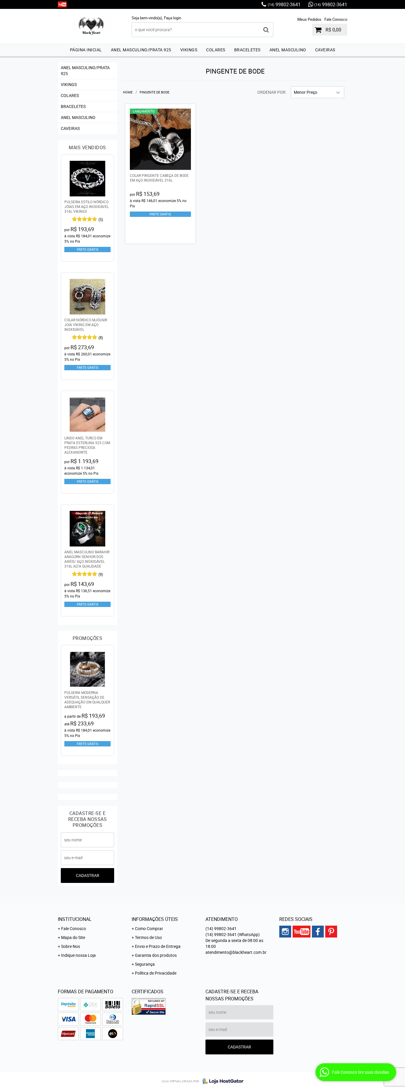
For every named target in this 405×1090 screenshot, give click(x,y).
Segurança (145, 964)
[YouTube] (62, 4)
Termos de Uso (148, 937)
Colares (215, 50)
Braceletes (247, 50)
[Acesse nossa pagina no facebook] (318, 932)
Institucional (75, 919)
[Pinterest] (331, 932)
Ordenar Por (271, 92)
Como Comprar (149, 928)
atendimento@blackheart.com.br (236, 952)
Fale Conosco (335, 19)
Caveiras (325, 50)
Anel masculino (288, 50)
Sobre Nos (70, 946)
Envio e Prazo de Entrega (158, 946)
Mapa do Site (73, 937)
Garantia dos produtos (156, 955)
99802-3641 (284, 4)
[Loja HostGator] (221, 1081)
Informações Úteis (155, 919)
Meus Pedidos (309, 19)
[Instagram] (285, 932)
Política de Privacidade (155, 973)
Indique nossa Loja (78, 955)
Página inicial (86, 50)
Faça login (172, 17)
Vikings (188, 50)
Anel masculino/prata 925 (141, 50)
